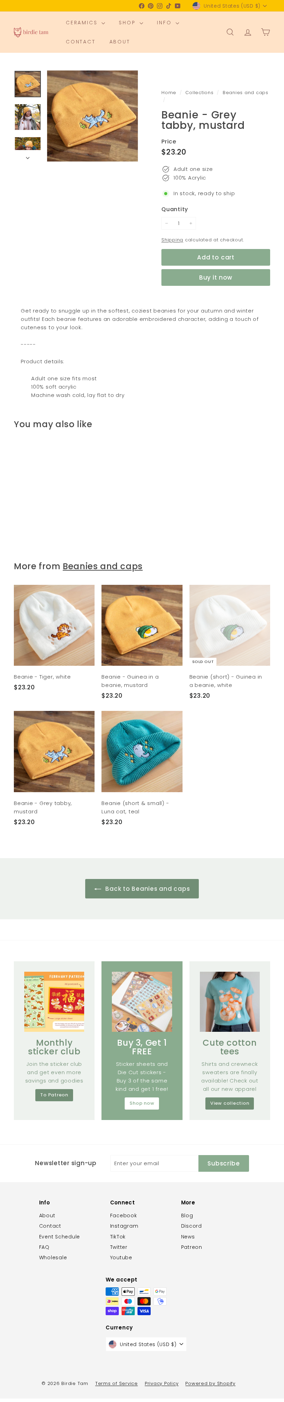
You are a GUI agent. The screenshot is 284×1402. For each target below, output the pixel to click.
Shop (128, 22)
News (188, 1236)
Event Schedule (59, 1236)
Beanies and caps (245, 93)
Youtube (121, 1257)
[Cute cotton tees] (230, 1002)
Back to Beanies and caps (147, 889)
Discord (191, 1225)
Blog (187, 1215)
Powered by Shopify (210, 1383)
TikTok (118, 1236)
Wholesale (53, 1257)
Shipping (172, 240)
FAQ (44, 1247)
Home (169, 93)
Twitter (118, 1247)
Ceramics (83, 22)
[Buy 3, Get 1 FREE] (142, 1002)
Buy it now (216, 277)
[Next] (28, 156)
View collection (229, 1103)
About (119, 41)
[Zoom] (92, 115)
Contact (81, 41)
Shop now (142, 1103)
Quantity (174, 209)
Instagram (124, 1225)
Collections (200, 93)
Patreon (191, 1247)
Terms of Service (116, 1383)
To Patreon (54, 1095)
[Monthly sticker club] (54, 1002)
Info (165, 22)
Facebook (123, 1215)
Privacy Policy (162, 1383)
